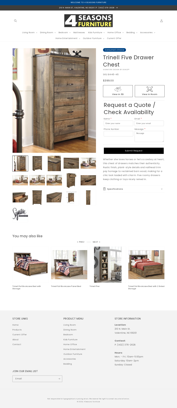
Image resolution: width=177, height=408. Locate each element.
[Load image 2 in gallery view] (37, 163)
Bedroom (68, 334)
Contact (16, 344)
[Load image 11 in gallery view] (20, 197)
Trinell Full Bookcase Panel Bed (66, 286)
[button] (15, 21)
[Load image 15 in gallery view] (88, 197)
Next (95, 242)
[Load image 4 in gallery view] (71, 163)
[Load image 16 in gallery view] (20, 214)
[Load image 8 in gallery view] (54, 180)
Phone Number (111, 129)
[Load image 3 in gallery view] (54, 163)
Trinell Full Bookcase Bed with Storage (26, 287)
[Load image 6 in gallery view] (20, 180)
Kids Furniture (70, 339)
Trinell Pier (95, 286)
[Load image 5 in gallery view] (88, 163)
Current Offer (19, 334)
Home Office (70, 344)
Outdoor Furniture (72, 354)
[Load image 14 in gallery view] (71, 197)
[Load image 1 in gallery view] (20, 163)
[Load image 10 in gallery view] (88, 180)
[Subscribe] (59, 379)
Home (15, 325)
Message (140, 129)
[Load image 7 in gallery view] (37, 180)
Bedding (67, 364)
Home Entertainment (74, 349)
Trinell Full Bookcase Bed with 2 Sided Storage (146, 287)
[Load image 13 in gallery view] (54, 197)
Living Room (69, 325)
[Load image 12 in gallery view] (37, 197)
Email (138, 118)
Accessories (69, 359)
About (15, 339)
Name (108, 118)
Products (17, 329)
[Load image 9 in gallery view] (71, 180)
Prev (81, 242)
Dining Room (70, 329)
